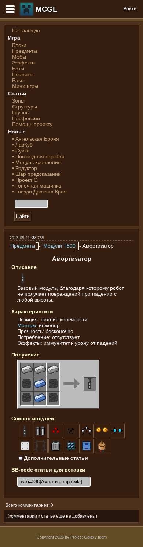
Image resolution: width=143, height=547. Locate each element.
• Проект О (25, 180)
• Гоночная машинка (36, 186)
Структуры (24, 107)
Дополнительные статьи (55, 458)
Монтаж (26, 325)
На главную (26, 30)
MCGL (46, 9)
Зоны (18, 101)
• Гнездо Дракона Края (39, 192)
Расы (18, 80)
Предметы (24, 51)
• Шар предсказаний (36, 174)
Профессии (26, 118)
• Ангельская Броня (35, 139)
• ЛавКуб (22, 145)
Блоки (19, 45)
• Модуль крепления (36, 162)
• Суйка (21, 151)
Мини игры (25, 86)
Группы (21, 112)
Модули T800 (59, 246)
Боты (18, 68)
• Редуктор (24, 168)
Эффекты (24, 63)
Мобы (19, 57)
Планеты (22, 74)
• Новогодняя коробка (38, 156)
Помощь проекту (32, 124)
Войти (130, 8)
